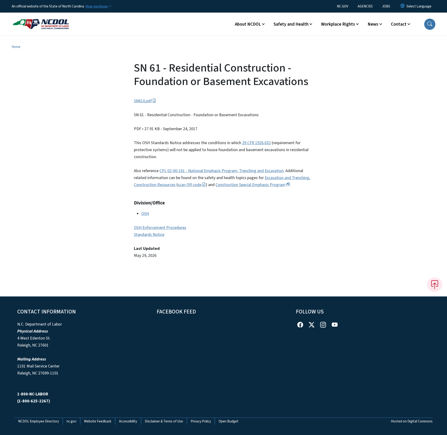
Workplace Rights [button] (338, 24)
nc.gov (71, 421)
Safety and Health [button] (291, 24)
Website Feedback (97, 421)
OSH (145, 214)
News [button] (373, 24)
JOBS (386, 6)
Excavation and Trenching (287, 178)
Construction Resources (155, 185)
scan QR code (189, 185)
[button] (429, 24)
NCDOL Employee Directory (38, 421)
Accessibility (128, 421)
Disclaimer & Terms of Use (164, 421)
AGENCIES (365, 6)
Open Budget (228, 421)
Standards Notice (149, 235)
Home (16, 46)
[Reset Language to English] (402, 6)
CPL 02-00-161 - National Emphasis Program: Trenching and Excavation (221, 171)
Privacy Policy (201, 421)
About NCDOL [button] (248, 24)
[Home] (41, 18)
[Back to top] (434, 284)
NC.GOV (342, 6)
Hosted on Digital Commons (412, 421)
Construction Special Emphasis (250, 185)
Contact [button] (398, 24)
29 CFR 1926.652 (256, 143)
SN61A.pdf (143, 101)
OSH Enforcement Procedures (160, 228)
